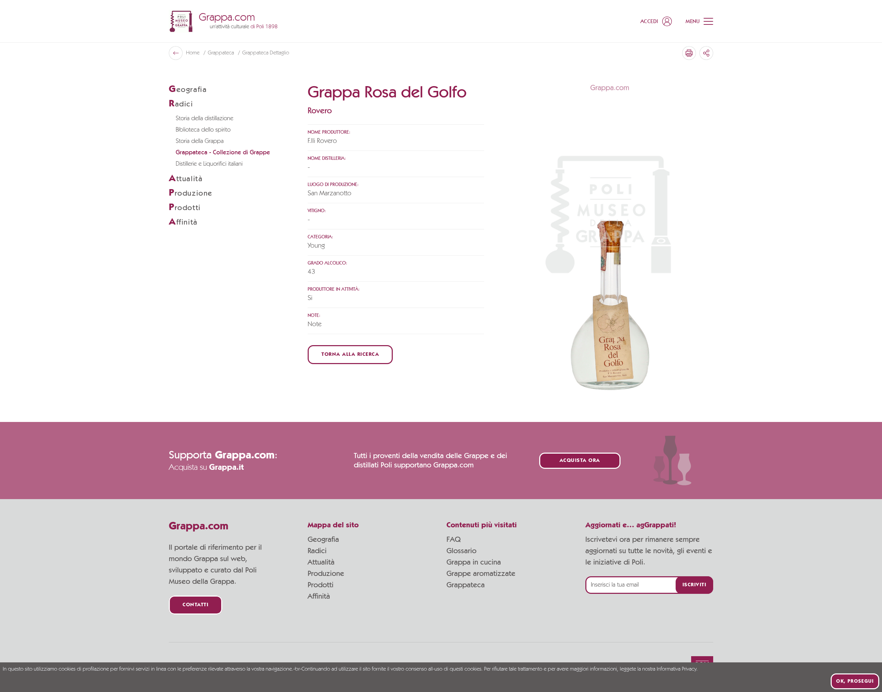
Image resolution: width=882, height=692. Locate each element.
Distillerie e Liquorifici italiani (209, 164)
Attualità (321, 562)
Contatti (195, 605)
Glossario (461, 551)
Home (193, 53)
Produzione (326, 573)
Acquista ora (580, 460)
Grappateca (221, 53)
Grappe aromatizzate (481, 573)
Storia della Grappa (200, 141)
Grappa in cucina (474, 562)
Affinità (319, 596)
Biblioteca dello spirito (203, 130)
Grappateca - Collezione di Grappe (223, 152)
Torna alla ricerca (350, 354)
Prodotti (321, 585)
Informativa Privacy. (677, 669)
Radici (317, 551)
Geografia (323, 539)
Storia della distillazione (204, 118)
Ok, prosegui (855, 681)
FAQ (454, 539)
